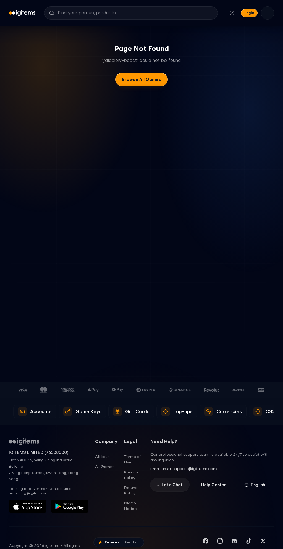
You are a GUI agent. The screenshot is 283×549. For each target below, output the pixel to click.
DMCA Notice (130, 506)
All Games (105, 466)
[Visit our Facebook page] (205, 541)
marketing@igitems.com (30, 493)
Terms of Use (132, 459)
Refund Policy (131, 490)
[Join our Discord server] (234, 541)
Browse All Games (141, 79)
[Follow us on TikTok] (248, 541)
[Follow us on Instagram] (220, 541)
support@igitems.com (194, 468)
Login (249, 13)
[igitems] (22, 13)
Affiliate (102, 456)
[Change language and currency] (232, 13)
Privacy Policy (131, 475)
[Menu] (267, 13)
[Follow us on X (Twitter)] (263, 541)
